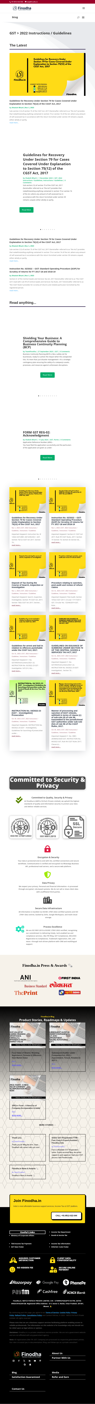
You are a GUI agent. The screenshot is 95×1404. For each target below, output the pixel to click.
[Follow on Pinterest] (40, 1361)
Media (55, 1372)
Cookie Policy (65, 1312)
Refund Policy (20, 1315)
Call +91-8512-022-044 (66, 1216)
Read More (26, 210)
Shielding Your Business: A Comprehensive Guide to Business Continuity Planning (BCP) (45, 342)
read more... (14, 123)
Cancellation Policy (34, 1315)
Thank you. (17, 1138)
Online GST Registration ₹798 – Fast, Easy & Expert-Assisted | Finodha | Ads (65, 1140)
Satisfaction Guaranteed (26, 1377)
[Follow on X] (24, 1361)
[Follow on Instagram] (13, 1361)
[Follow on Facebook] (19, 1361)
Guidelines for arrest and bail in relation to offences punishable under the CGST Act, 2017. (27, 648)
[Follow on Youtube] (35, 1361)
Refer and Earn (60, 1377)
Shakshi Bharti (18, 108)
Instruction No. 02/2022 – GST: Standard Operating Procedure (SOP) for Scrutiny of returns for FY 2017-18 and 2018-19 (67, 521)
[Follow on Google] (25, 1364)
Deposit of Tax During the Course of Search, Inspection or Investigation (27, 585)
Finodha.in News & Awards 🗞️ (25, 1169)
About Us (57, 1353)
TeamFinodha (30, 351)
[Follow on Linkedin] (29, 1361)
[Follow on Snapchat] (30, 1364)
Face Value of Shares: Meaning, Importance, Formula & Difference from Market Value (26, 1055)
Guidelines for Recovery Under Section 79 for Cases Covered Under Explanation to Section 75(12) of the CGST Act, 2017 (47, 163)
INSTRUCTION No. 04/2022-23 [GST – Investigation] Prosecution (26, 713)
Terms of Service (52, 1312)
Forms (56, 440)
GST (55, 178)
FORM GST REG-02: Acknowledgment (36, 433)
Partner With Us (61, 1357)
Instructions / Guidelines (53, 180)
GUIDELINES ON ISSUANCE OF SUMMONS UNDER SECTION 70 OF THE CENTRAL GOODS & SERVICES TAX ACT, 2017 (67, 649)
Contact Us (18, 1388)
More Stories (46, 1125)
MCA (14, 1061)
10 (56, 395)
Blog (14, 1372)
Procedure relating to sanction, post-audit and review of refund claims (66, 585)
